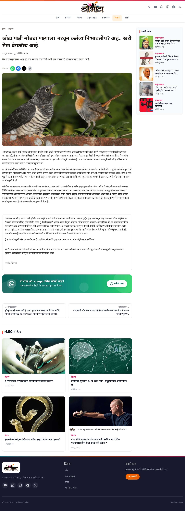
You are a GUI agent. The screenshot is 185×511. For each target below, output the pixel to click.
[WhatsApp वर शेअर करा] (12, 68)
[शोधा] (149, 7)
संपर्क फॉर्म (132, 476)
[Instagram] (20, 485)
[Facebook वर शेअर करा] (18, 68)
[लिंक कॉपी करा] (30, 68)
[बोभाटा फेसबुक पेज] (174, 7)
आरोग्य (79, 18)
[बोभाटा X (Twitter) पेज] (180, 7)
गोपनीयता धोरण (71, 488)
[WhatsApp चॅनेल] (13, 485)
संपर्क (67, 482)
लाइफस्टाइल (92, 18)
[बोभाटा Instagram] (168, 7)
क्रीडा (127, 18)
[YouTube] (5, 485)
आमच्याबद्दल (70, 476)
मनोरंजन (68, 18)
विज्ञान (117, 18)
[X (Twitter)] (35, 485)
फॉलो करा (119, 283)
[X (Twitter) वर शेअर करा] (24, 68)
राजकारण (106, 18)
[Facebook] (28, 485)
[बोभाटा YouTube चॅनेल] (155, 7)
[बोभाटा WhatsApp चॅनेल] (161, 7)
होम (57, 18)
